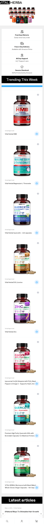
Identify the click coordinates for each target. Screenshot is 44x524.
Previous (3, 514)
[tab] (22, 86)
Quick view (38, 95)
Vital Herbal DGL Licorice (13, 282)
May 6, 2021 (8, 508)
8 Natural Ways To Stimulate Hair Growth (22, 512)
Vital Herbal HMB (11, 134)
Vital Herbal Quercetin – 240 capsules (18, 233)
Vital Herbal (17, 508)
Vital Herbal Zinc (10, 332)
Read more (36, 134)
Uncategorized (9, 131)
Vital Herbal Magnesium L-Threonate (18, 183)
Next (41, 514)
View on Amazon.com (36, 383)
